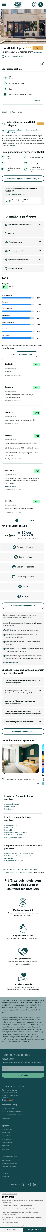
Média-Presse (5, 1149)
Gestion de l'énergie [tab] (25, 547)
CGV (3, 1170)
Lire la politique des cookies (10, 1223)
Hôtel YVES (8, 830)
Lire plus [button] (12, 145)
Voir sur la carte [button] (37, 52)
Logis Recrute (5, 1145)
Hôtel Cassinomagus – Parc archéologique (18, 853)
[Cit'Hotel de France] (20, 758)
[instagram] (29, 1184)
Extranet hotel (6, 1132)
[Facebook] (24, 1184)
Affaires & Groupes (7, 1142)
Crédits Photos (6, 1176)
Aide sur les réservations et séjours (12, 1111)
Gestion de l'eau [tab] (25, 557)
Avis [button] (20, 112)
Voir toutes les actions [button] (10, 662)
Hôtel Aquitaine (9, 806)
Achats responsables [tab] (25, 576)
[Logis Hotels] (17, 4)
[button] (4, 4)
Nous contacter (6, 1118)
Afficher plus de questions (22, 731)
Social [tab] (25, 586)
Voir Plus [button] (37, 100)
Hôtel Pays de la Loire (11, 804)
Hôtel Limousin (9, 809)
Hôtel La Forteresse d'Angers (13, 861)
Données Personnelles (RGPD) (10, 1163)
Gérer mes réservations (8, 1108)
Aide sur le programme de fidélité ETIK (13, 1115)
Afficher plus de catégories (21, 605)
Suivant (30, 521)
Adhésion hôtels (6, 1136)
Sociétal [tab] (25, 596)
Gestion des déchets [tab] (25, 566)
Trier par (12, 354)
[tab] (20, 42)
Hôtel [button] (4, 112)
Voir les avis (19, 56)
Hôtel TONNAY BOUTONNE (13, 837)
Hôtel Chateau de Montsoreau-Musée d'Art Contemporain (18, 857)
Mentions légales (6, 1160)
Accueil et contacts (15, 242)
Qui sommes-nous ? (7, 1129)
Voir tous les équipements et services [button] (23, 178)
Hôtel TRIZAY (8, 828)
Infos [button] (12, 112)
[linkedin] (35, 1184)
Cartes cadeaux (6, 1139)
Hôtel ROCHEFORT (10, 825)
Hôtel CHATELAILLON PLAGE (14, 835)
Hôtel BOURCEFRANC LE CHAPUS (15, 832)
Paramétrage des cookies (9, 1167)
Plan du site (5, 1173)
